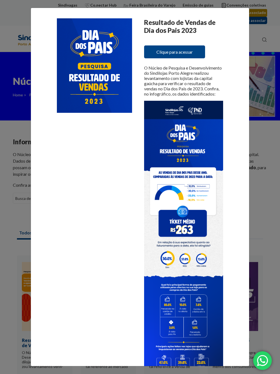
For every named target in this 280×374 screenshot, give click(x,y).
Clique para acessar (174, 51)
